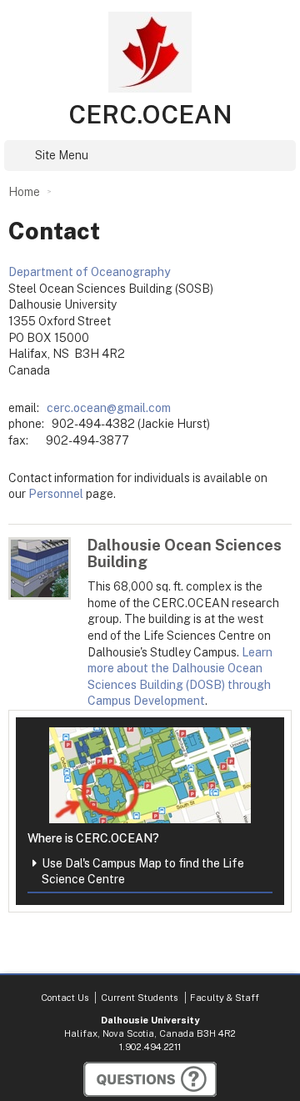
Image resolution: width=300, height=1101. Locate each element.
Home (24, 192)
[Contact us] (150, 1079)
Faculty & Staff (224, 997)
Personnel (55, 493)
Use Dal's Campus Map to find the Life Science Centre (143, 872)
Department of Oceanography (89, 272)
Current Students (139, 997)
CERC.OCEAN (150, 114)
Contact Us (64, 997)
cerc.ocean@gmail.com (109, 408)
